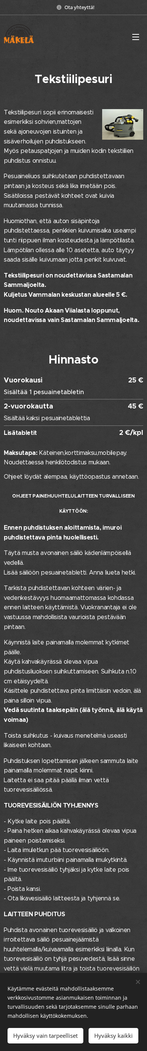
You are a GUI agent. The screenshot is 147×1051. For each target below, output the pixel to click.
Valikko (135, 36)
